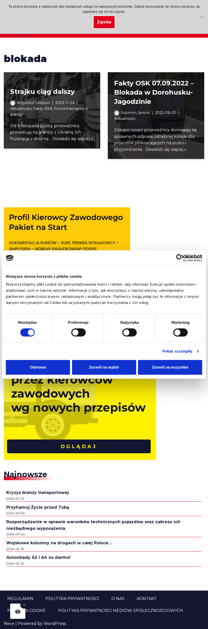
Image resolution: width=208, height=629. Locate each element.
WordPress (55, 623)
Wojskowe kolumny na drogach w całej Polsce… (59, 542)
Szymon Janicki (135, 112)
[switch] (78, 332)
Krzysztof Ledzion (33, 102)
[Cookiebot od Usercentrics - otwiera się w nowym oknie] (180, 258)
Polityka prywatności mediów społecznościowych (120, 610)
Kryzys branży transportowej (37, 492)
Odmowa (38, 367)
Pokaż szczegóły (177, 351)
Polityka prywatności (72, 598)
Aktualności (20, 108)
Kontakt (147, 598)
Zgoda (104, 22)
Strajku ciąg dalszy (42, 91)
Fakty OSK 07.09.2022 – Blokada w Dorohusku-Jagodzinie (154, 92)
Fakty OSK (42, 108)
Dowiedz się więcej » (72, 138)
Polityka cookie (26, 610)
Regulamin (20, 598)
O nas (118, 598)
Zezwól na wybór (104, 367)
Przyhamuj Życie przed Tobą (37, 507)
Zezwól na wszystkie (170, 367)
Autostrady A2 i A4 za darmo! (38, 557)
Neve (9, 623)
